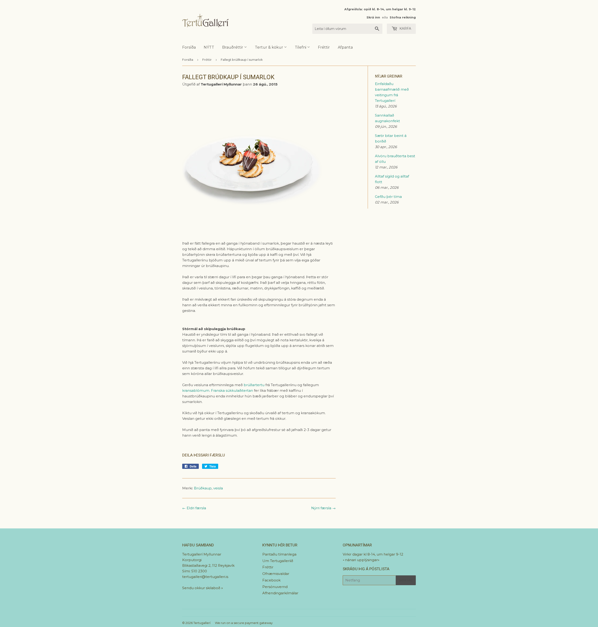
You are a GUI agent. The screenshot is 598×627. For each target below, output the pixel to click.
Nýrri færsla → (323, 508)
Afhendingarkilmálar (280, 593)
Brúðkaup (203, 488)
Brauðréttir (233, 47)
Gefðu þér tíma (388, 196)
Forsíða (189, 47)
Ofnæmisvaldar (275, 573)
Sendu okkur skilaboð (201, 588)
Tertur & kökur (269, 47)
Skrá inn (373, 17)
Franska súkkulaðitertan (232, 390)
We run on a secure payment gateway (244, 623)
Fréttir (324, 47)
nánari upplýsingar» (362, 560)
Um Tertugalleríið (277, 561)
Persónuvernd (275, 586)
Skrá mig (406, 580)
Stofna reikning (403, 17)
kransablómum (195, 390)
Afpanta (345, 47)
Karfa (405, 28)
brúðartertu (254, 385)
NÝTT (209, 47)
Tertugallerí (201, 623)
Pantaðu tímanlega (279, 554)
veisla (218, 488)
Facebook (271, 580)
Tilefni (301, 47)
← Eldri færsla (194, 508)
